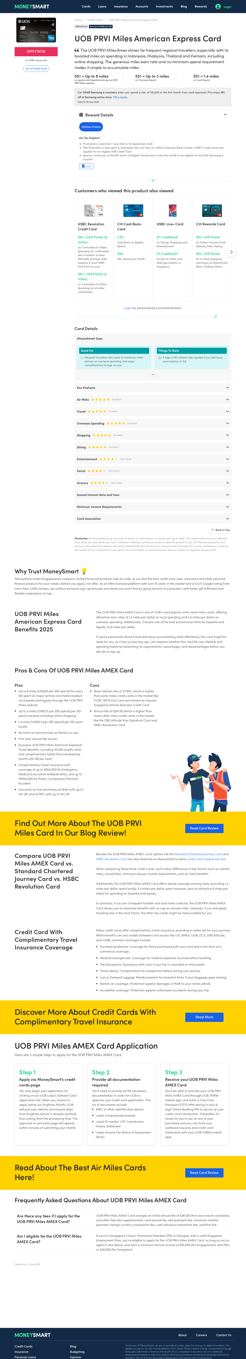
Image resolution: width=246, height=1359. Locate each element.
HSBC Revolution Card (111, 859)
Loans (102, 6)
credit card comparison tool (206, 859)
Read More (204, 1016)
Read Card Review (204, 828)
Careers (201, 1335)
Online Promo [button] (91, 126)
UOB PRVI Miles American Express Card (133, 20)
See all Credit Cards (36, 68)
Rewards (201, 6)
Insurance (121, 6)
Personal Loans (25, 1357)
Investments (164, 6)
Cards (86, 6)
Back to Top (222, 530)
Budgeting (77, 1351)
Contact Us (223, 1335)
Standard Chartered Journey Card (198, 854)
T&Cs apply (120, 97)
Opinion (75, 1357)
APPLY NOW (36, 51)
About (182, 1335)
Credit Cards (95, 20)
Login (227, 6)
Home (78, 20)
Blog (184, 6)
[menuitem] (86, 6)
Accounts (141, 6)
